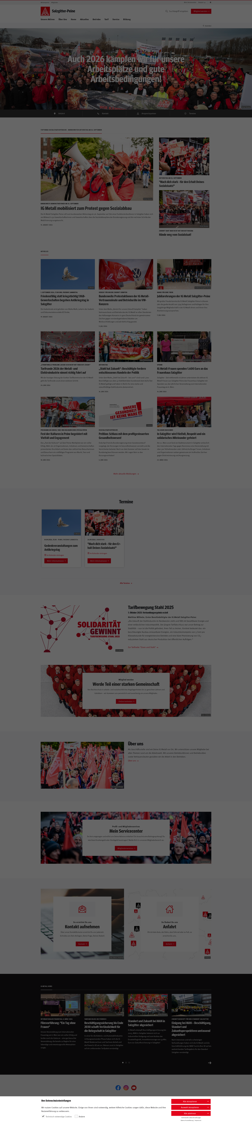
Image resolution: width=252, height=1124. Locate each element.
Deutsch (200, 2)
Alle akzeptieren (190, 1101)
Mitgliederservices (125, 848)
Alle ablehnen (190, 1113)
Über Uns (63, 19)
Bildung (127, 19)
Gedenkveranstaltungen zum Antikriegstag (61, 547)
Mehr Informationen (55, 560)
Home (73, 19)
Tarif (106, 19)
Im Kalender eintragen (55, 555)
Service (115, 19)
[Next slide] (209, 1062)
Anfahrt (61, 113)
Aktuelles (84, 19)
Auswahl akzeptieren (190, 1107)
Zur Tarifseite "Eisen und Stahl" (142, 647)
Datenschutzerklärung (187, 1120)
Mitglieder (54, 2)
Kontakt (105, 113)
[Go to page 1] (122, 1062)
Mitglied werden (200, 11)
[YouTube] (133, 1087)
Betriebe (97, 19)
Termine (192, 113)
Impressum (198, 1120)
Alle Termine (125, 583)
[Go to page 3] (129, 1062)
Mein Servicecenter (190, 2)
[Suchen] (166, 11)
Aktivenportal (45, 2)
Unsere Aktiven (48, 19)
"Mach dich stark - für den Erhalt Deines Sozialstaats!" (104, 545)
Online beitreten (125, 701)
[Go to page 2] (126, 1062)
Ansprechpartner (149, 113)
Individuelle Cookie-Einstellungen (191, 1117)
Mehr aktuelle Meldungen (125, 473)
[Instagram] (126, 1087)
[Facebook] (118, 1087)
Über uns (132, 760)
